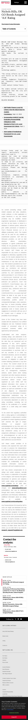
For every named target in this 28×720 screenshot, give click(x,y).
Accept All (14, 717)
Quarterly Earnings (6, 671)
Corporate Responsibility (7, 691)
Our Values (4, 655)
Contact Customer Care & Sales (9, 678)
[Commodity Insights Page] (16, 619)
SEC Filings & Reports (7, 673)
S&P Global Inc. (7, 650)
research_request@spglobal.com (12, 530)
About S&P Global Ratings (8, 631)
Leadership (4, 694)
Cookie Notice (10, 709)
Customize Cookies (14, 712)
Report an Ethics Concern (7, 682)
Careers (4, 689)
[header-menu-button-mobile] (25, 2)
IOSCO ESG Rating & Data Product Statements (12, 696)
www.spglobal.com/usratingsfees (12, 501)
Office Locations (5, 684)
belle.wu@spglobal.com (10, 561)
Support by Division (6, 680)
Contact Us (4, 645)
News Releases (5, 669)
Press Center (5, 662)
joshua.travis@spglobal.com (11, 551)
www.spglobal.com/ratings (10, 485)
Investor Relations (6, 667)
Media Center (5, 636)
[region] (14, 708)
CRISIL (4, 640)
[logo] (5, 2)
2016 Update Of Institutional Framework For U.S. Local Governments (13, 134)
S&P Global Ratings (9, 625)
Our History (4, 658)
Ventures (4, 660)
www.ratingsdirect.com (19, 488)
